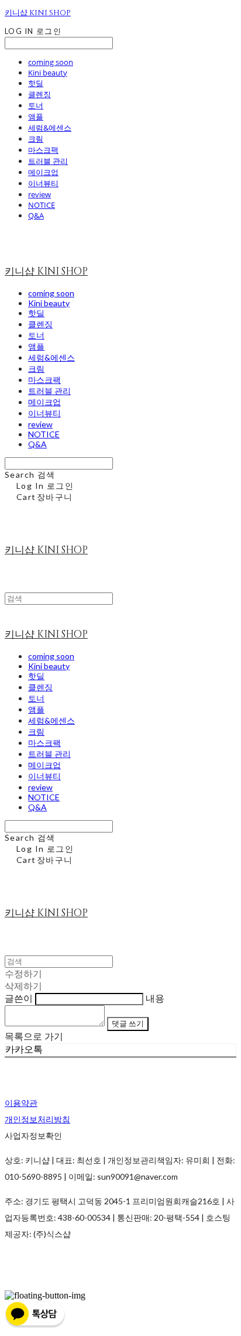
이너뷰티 (43, 183)
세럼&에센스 (49, 127)
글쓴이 (19, 998)
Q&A (36, 215)
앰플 (35, 116)
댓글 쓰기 (128, 1023)
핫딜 (35, 83)
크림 (35, 138)
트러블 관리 (48, 161)
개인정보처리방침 (37, 1119)
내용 (155, 998)
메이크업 (43, 172)
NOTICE (41, 205)
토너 (35, 105)
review (39, 194)
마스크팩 (43, 150)
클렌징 (39, 94)
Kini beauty (47, 72)
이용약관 (21, 1103)
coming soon (50, 62)
